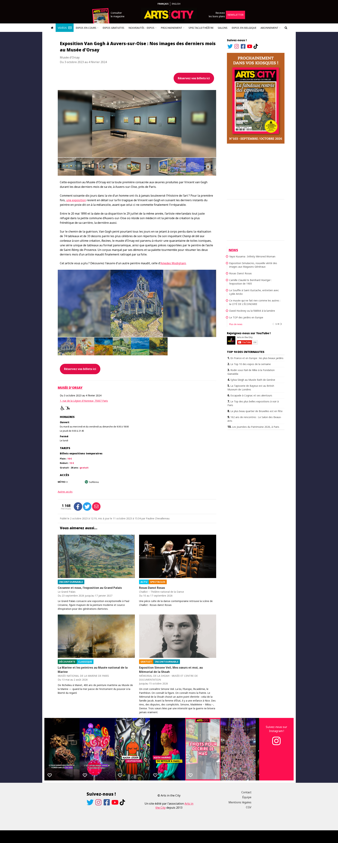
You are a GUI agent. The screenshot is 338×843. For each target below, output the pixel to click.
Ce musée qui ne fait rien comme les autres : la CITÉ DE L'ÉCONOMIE (254, 302)
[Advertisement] (255, 171)
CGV (248, 807)
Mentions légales (240, 802)
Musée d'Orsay (70, 387)
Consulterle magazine (117, 14)
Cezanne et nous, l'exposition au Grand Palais (90, 588)
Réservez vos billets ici (194, 78)
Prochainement (171, 27)
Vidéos (62, 27)
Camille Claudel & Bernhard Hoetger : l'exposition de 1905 (250, 281)
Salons (222, 27)
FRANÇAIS (163, 3)
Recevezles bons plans (217, 14)
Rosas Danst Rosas (152, 588)
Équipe (246, 797)
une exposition (76, 200)
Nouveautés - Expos (141, 27)
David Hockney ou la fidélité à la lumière (252, 310)
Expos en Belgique (244, 27)
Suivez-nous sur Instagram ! (276, 729)
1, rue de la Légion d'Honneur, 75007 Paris (84, 400)
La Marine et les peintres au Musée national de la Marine (93, 670)
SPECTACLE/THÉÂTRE (201, 27)
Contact (246, 792)
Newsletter (235, 14)
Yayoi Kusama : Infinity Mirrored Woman (252, 256)
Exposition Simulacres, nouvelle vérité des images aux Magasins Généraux (253, 264)
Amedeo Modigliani (173, 263)
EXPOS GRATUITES (113, 27)
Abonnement (269, 27)
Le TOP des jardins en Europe (246, 317)
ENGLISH (176, 3)
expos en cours (86, 27)
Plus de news (235, 324)
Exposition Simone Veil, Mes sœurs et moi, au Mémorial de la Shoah (171, 670)
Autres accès (65, 491)
